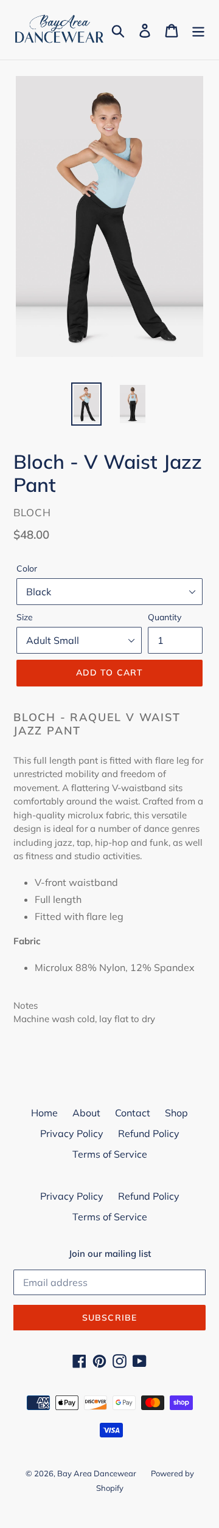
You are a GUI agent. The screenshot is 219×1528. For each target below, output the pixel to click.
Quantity (164, 617)
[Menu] (198, 30)
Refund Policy (148, 1133)
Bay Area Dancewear (96, 1473)
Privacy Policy (71, 1133)
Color (26, 568)
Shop (176, 1113)
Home (44, 1113)
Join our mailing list (110, 1253)
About (86, 1113)
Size (24, 617)
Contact (132, 1113)
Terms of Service (109, 1154)
